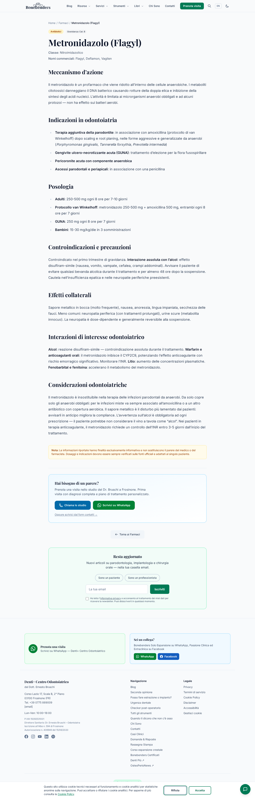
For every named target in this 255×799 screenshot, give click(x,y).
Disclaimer (190, 702)
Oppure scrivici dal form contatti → (76, 514)
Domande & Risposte (143, 739)
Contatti (170, 5)
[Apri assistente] (245, 789)
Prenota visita (192, 5)
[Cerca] (209, 6)
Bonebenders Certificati (144, 755)
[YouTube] (40, 736)
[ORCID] (53, 736)
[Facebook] (26, 736)
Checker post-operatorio (145, 707)
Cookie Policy (192, 697)
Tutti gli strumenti (141, 713)
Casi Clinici (137, 734)
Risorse (82, 5)
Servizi (100, 5)
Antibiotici (56, 31)
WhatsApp (147, 656)
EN (218, 5)
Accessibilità (191, 707)
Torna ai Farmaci (129, 534)
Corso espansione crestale (146, 749)
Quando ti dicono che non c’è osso (151, 718)
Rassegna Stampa (141, 744)
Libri (137, 5)
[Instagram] (33, 736)
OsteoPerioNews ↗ (142, 765)
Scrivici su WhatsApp (116, 505)
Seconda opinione (141, 692)
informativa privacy (110, 598)
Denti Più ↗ (137, 760)
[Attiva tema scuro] (227, 6)
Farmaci (63, 22)
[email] (28, 706)
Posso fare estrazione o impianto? (151, 697)
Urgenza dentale (140, 702)
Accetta (200, 790)
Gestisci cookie (193, 713)
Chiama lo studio (75, 505)
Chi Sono (154, 5)
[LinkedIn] (46, 736)
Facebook (170, 656)
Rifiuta (175, 790)
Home (51, 22)
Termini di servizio (194, 692)
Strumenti (119, 5)
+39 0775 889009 (40, 702)
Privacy (188, 686)
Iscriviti (160, 589)
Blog (69, 5)
